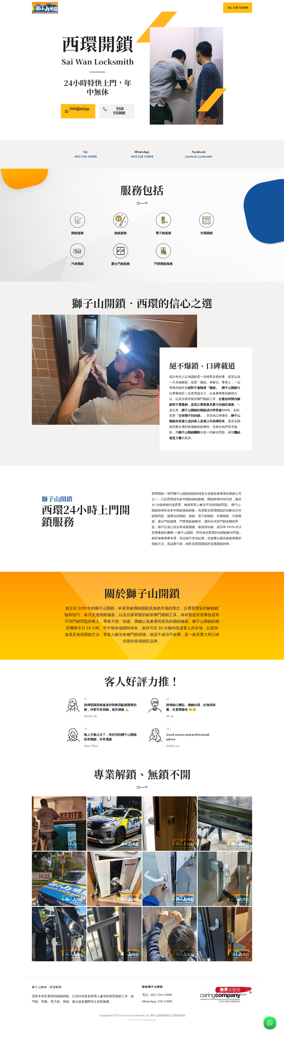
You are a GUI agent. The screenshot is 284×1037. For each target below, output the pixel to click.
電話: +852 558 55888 (157, 995)
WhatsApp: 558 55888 (157, 1001)
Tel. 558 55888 (237, 7)
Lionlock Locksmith (198, 156)
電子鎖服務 (143, 8)
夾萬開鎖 (161, 8)
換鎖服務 (126, 8)
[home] (45, 7)
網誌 (207, 8)
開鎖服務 (110, 8)
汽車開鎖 (177, 8)
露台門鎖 (194, 8)
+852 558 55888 (85, 156)
